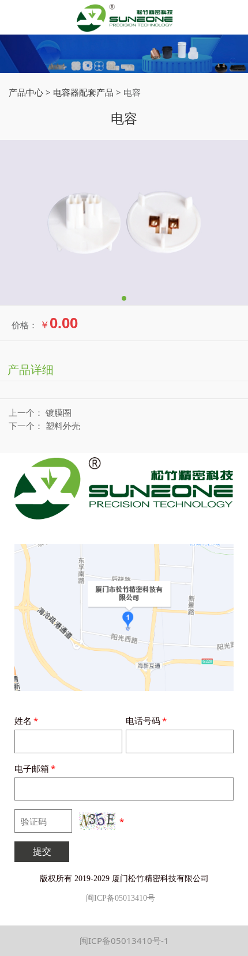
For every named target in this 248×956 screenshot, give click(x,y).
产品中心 (26, 92)
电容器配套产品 (84, 92)
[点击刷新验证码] (97, 821)
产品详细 (30, 369)
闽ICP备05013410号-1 (124, 940)
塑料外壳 (63, 425)
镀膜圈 (59, 412)
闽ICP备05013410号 (120, 898)
